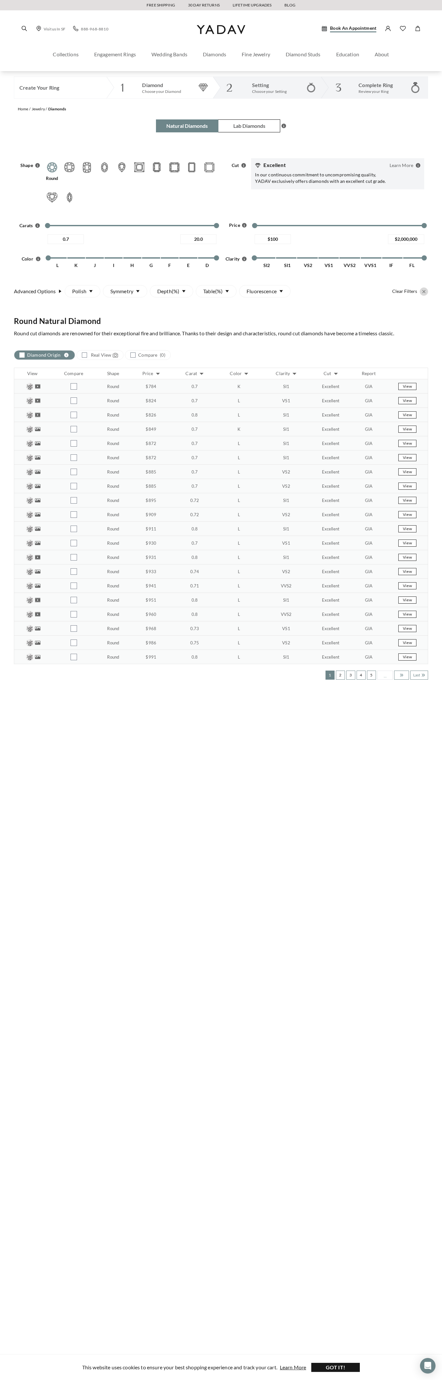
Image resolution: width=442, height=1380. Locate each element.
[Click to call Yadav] (75, 28)
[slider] (47, 225)
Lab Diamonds (249, 126)
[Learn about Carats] (37, 225)
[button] (24, 28)
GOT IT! (336, 1367)
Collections (66, 54)
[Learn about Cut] (243, 165)
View (407, 386)
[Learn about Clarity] (244, 259)
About (382, 54)
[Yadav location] (39, 28)
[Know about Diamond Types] (284, 126)
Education (347, 54)
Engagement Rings (115, 54)
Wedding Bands (169, 54)
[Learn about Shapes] (37, 165)
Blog (289, 5)
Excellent (91, 309)
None (261, 309)
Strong (262, 340)
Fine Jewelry (256, 54)
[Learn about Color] (38, 259)
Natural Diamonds (187, 126)
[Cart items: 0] (417, 28)
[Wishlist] (403, 28)
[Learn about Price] (244, 224)
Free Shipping (161, 5)
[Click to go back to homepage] (221, 40)
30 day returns (204, 5)
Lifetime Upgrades (252, 5)
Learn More (293, 1367)
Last (416, 675)
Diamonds (214, 54)
